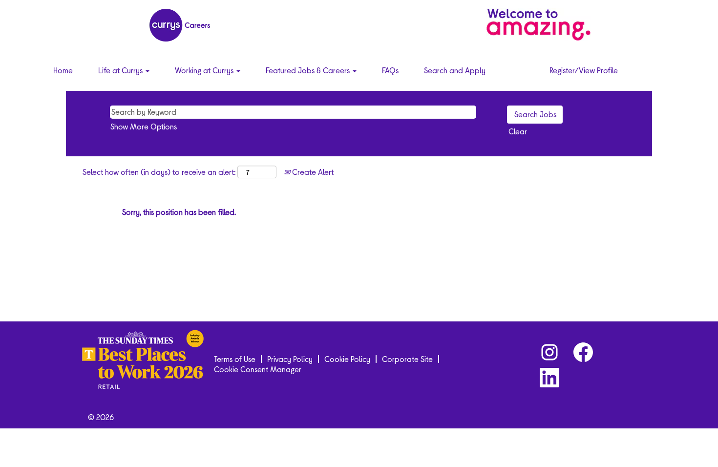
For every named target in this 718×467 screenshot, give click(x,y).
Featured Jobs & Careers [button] (309, 70)
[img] (538, 24)
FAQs (390, 70)
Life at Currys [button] (121, 70)
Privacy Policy (290, 358)
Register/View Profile (583, 70)
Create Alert (312, 171)
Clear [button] (517, 131)
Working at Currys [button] (205, 70)
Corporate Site (407, 358)
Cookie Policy (347, 358)
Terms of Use (234, 358)
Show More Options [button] (143, 126)
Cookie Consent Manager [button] (257, 369)
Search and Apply (455, 70)
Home (63, 70)
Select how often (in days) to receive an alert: (159, 171)
